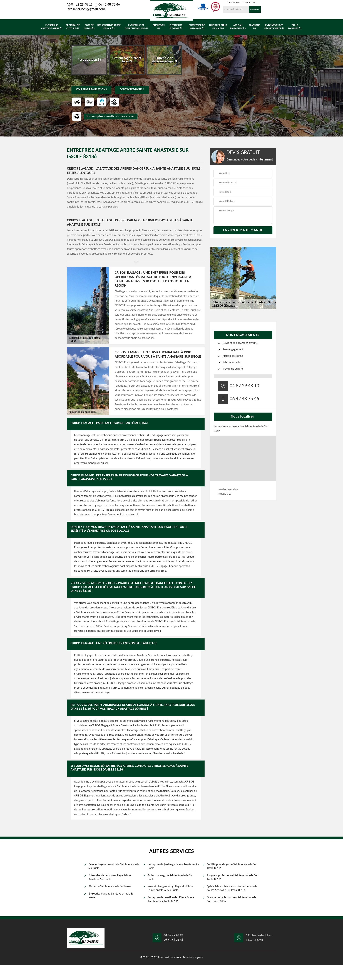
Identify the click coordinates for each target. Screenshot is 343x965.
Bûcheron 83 (159, 27)
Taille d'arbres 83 (294, 27)
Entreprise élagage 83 (176, 27)
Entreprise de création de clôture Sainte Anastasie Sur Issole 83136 (171, 899)
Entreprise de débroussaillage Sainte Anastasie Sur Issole (109, 877)
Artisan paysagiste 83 (238, 27)
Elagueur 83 (254, 27)
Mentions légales (193, 957)
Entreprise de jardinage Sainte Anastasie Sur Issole (173, 866)
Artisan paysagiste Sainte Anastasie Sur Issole (170, 877)
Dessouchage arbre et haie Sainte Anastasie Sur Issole (113, 866)
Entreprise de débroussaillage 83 (136, 27)
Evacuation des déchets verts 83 (274, 27)
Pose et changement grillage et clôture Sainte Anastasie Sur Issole (170, 888)
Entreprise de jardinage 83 (197, 27)
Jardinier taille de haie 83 (218, 27)
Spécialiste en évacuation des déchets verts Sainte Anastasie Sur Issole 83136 (232, 888)
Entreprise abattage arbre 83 (51, 27)
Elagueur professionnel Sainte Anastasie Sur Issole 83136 (232, 877)
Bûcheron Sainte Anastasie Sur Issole (109, 886)
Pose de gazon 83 (89, 27)
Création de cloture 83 (73, 27)
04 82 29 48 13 (82, 4)
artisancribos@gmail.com (86, 9)
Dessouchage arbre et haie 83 (109, 27)
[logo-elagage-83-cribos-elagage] (171, 10)
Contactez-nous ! (132, 89)
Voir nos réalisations (91, 89)
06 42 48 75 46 (109, 4)
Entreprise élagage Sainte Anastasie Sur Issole (111, 895)
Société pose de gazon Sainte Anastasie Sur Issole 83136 (232, 866)
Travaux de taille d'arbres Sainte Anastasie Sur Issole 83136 (231, 899)
